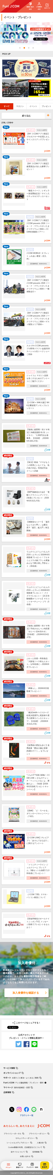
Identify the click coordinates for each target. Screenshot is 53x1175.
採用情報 (35, 1151)
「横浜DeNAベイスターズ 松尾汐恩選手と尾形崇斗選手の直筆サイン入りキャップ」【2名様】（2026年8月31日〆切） (38, 718)
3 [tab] (28, 48)
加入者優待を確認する (26, 992)
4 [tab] (33, 48)
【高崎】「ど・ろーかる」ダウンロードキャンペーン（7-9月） (37, 813)
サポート (20, 1077)
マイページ (16, 1087)
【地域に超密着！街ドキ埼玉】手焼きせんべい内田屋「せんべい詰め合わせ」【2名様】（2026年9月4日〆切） (37, 631)
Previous (1, 33)
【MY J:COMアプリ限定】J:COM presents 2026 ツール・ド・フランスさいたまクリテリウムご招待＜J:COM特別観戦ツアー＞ (38, 226)
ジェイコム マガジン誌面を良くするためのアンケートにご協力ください (37, 378)
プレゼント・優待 (32, 1167)
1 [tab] (20, 48)
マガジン (20, 106)
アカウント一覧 (26, 1115)
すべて (7, 106)
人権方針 (40, 1142)
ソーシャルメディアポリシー (17, 1142)
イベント (33, 106)
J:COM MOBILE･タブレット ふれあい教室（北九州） (37, 256)
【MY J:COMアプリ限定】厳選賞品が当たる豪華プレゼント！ (37, 166)
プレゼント (46, 106)
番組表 (44, 1167)
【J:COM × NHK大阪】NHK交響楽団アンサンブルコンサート (37, 405)
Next (51, 33)
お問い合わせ (25, 1156)
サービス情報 (9, 1067)
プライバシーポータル (12, 1133)
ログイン (47, 8)
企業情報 (7, 1092)
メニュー (8, 1167)
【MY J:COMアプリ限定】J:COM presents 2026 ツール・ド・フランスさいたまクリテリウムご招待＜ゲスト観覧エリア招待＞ (38, 318)
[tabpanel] (26, 33)
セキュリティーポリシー (25, 1138)
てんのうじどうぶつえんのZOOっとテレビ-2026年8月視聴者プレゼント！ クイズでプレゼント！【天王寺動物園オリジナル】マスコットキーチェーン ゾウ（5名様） (38, 595)
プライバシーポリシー (38, 1133)
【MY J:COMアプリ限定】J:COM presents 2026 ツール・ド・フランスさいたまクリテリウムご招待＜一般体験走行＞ (38, 286)
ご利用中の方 (39, 8)
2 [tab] (24, 48)
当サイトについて (18, 1151)
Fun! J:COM (23, 1082)
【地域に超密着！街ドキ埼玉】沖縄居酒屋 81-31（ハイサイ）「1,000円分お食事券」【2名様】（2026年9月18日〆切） (37, 435)
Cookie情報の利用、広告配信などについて (25, 1147)
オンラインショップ (12, 1072)
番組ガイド (19, 1167)
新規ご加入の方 (30, 8)
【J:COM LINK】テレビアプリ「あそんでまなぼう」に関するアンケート (37, 840)
